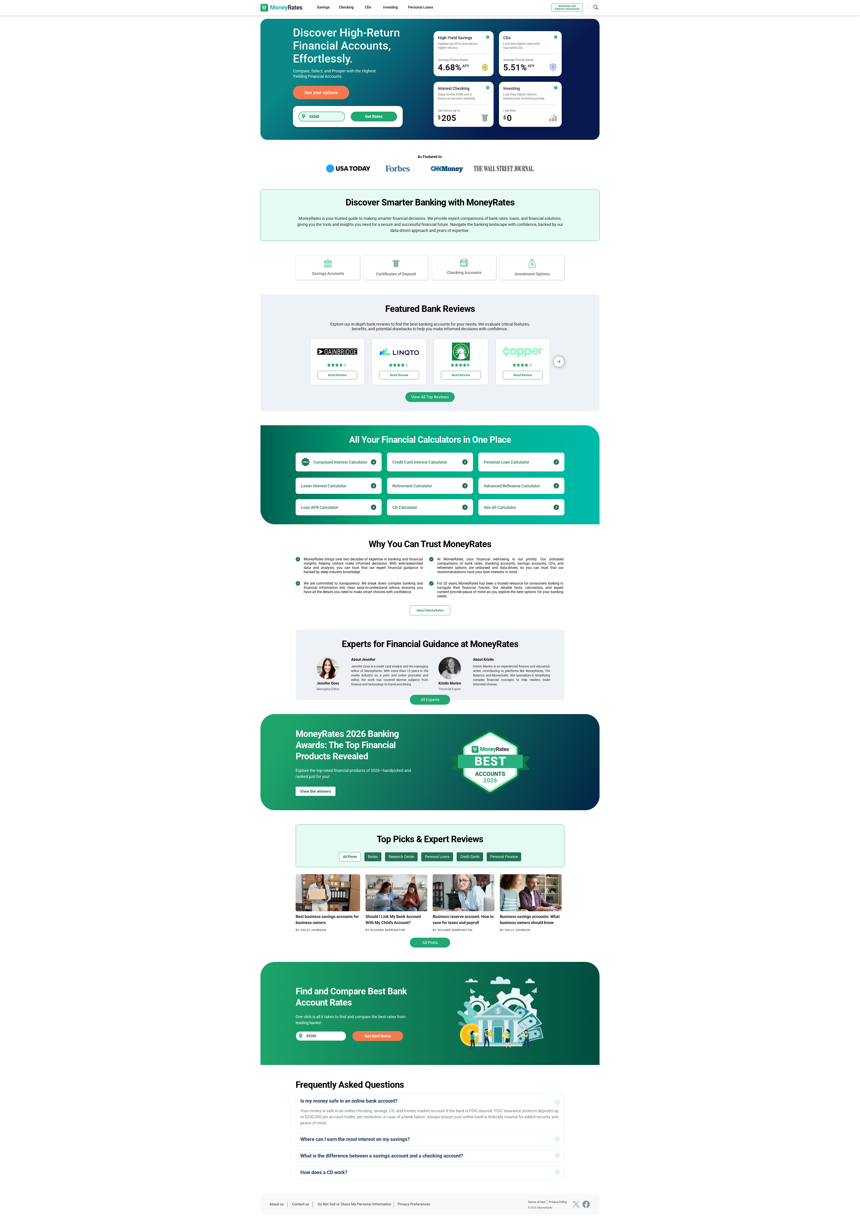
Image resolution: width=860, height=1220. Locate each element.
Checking (346, 7)
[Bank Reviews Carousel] (558, 361)
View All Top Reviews (430, 397)
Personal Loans (420, 7)
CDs (368, 7)
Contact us (300, 1204)
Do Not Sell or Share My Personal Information (354, 1204)
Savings (323, 7)
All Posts (430, 942)
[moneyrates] (281, 7)
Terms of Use (536, 1202)
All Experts (430, 699)
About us (276, 1204)
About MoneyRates (430, 610)
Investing (390, 7)
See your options (321, 92)
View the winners (315, 791)
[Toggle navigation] (596, 7)
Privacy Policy (558, 1202)
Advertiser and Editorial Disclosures (567, 7)
